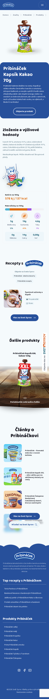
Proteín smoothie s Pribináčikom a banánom (22, 602)
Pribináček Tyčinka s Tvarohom (16, 653)
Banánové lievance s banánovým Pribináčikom (22, 593)
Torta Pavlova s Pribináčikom (16, 588)
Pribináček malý (10, 631)
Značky (16, 15)
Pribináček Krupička (12, 635)
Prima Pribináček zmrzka (14, 644)
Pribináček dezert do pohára (15, 606)
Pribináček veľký (11, 626)
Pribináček (27, 15)
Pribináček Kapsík (11, 649)
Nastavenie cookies (24, 692)
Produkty (40, 15)
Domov (6, 15)
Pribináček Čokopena (12, 658)
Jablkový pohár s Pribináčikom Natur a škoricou (23, 597)
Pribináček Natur (11, 640)
